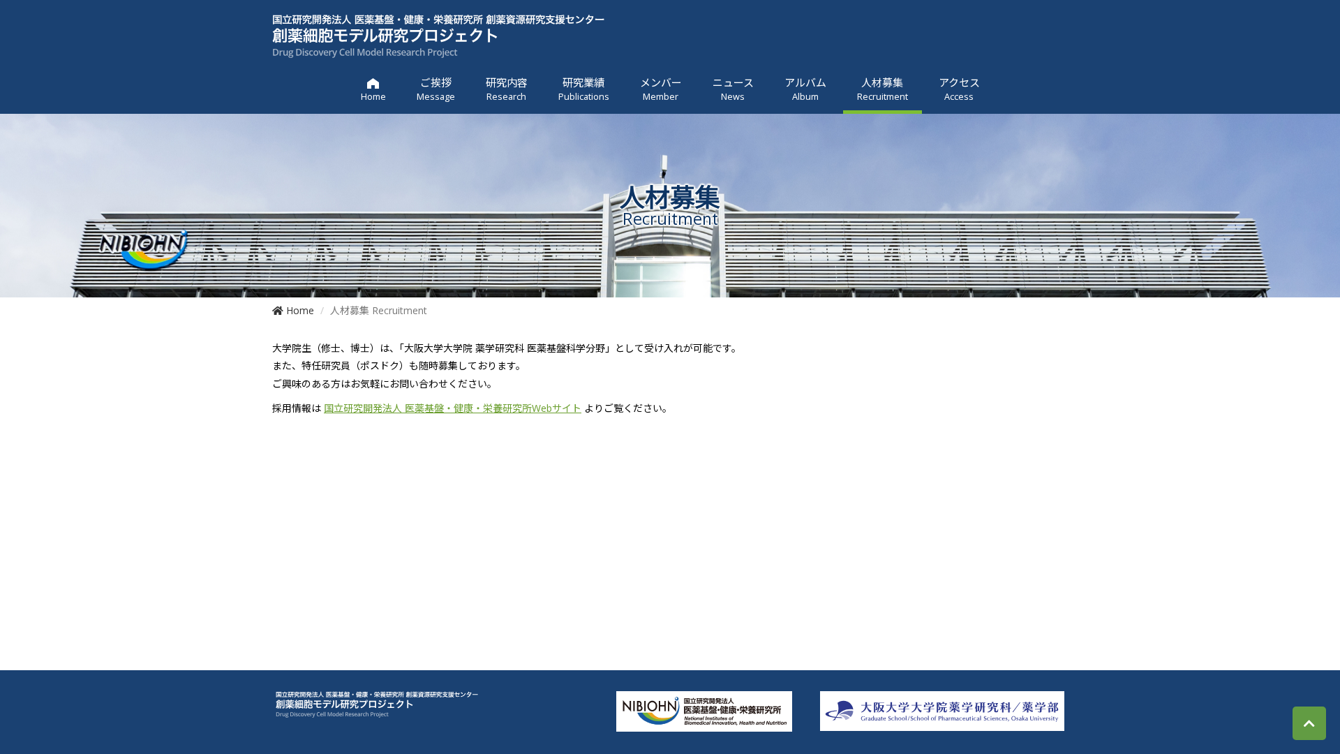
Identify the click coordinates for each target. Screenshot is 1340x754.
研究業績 (583, 89)
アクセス (959, 89)
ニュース (733, 89)
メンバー (661, 89)
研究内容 (507, 89)
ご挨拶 (436, 89)
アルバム (805, 89)
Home (298, 310)
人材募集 (882, 89)
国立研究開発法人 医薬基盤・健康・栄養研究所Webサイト (452, 408)
